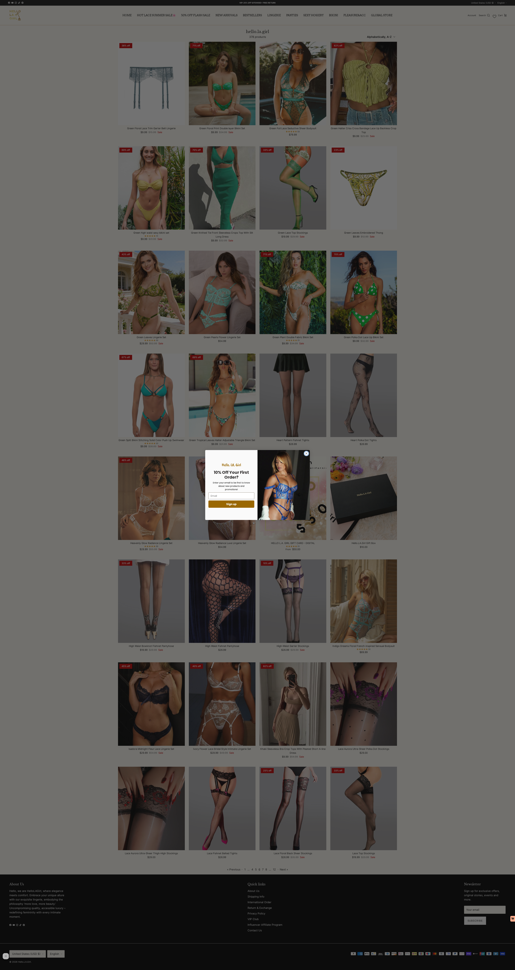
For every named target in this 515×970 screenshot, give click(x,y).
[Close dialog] (306, 453)
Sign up (231, 504)
